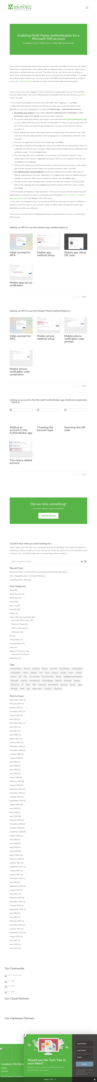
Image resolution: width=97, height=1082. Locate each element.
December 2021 (16, 723)
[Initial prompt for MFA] (21, 250)
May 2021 (14, 731)
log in (83, 95)
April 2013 (14, 948)
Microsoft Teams (18, 624)
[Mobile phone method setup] (48, 333)
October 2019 (15, 797)
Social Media (15, 639)
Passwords (15, 685)
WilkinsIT (29, 43)
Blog (11, 590)
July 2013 (13, 940)
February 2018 (15, 859)
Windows (48, 689)
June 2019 (14, 808)
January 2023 (15, 707)
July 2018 (13, 839)
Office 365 (14, 681)
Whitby (4, 1068)
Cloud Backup (64, 669)
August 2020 (15, 758)
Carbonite (53, 669)
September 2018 (16, 832)
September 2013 (16, 932)
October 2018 (15, 828)
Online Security (47, 681)
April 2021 (14, 735)
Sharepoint (16, 632)
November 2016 (16, 878)
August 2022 (15, 715)
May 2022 (14, 719)
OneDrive (23, 681)
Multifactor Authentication (73, 677)
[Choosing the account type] (48, 425)
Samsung (63, 685)
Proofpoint (42, 685)
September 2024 (16, 700)
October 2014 (15, 905)
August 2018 (15, 836)
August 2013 (15, 936)
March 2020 (14, 777)
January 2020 (15, 785)
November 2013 (16, 925)
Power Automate (18, 628)
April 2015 (14, 894)
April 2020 (14, 773)
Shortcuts (14, 689)
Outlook (77, 681)
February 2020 (15, 781)
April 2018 (14, 851)
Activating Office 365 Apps (20, 580)
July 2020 (13, 762)
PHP (34, 685)
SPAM (22, 689)
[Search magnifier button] (85, 561)
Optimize (58, 681)
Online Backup (34, 681)
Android (27, 669)
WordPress (14, 658)
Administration (16, 669)
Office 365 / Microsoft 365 (63, 43)
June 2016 (14, 882)
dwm (41, 673)
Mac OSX (13, 609)
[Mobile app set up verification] (21, 280)
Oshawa (4, 1071)
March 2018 (14, 855)
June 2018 (14, 843)
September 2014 (16, 909)
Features (55, 673)
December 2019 (16, 789)
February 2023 (15, 703)
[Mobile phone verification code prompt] (75, 333)
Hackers (79, 673)
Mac (25, 677)
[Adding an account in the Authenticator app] (21, 425)
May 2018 (14, 847)
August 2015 (15, 890)
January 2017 (15, 874)
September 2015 (16, 886)
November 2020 (16, 750)
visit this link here (26, 81)
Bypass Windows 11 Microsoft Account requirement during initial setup (38, 572)
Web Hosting (37, 689)
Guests (71, 673)
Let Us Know (48, 515)
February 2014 (15, 921)
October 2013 (15, 929)
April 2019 (14, 816)
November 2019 (16, 793)
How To (13, 677)
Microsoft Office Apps (20, 620)
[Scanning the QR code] (75, 425)
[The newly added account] (21, 457)
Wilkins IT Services (17, 651)
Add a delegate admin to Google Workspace (28, 576)
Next (84, 296)
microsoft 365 (34, 677)
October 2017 (15, 863)
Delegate (33, 673)
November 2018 (16, 824)
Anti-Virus (36, 669)
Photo (28, 685)
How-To (49, 43)
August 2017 (15, 870)
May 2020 (14, 770)
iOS (20, 677)
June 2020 (14, 766)
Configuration (16, 673)
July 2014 (13, 913)
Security (72, 685)
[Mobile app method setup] (48, 250)
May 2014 (14, 917)
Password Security (19, 654)
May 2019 (14, 812)
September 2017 (16, 867)
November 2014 (16, 901)
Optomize (67, 681)
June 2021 (14, 727)
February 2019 (15, 820)
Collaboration (77, 669)
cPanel (25, 673)
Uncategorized (15, 643)
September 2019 (16, 800)
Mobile (12, 613)
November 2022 (16, 711)
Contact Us (34, 553)
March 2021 (14, 739)
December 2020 (16, 746)
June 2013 (14, 944)
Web (12, 647)
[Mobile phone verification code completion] (21, 366)
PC (11, 636)
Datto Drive (14, 598)
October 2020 (15, 754)
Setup (80, 685)
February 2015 (15, 898)
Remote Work (53, 685)
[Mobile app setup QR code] (75, 250)
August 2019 (15, 804)
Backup (44, 669)
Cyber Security (15, 594)
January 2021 (15, 742)
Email (12, 602)
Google (63, 673)
